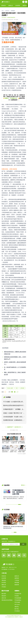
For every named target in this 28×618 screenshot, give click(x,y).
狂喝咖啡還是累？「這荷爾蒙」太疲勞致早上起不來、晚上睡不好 (13, 409)
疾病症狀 (7, 10)
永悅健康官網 (18, 593)
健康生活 (17, 576)
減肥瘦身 (17, 578)
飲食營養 (4, 578)
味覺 (17, 388)
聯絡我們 (4, 595)
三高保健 (17, 580)
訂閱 (23, 544)
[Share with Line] (12, 392)
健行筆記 (17, 608)
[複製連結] (17, 392)
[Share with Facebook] (15, 392)
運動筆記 (17, 606)
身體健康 (13, 10)
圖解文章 (4, 584)
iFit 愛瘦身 (17, 611)
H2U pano (17, 604)
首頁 (3, 10)
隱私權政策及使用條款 (7, 600)
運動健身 (4, 580)
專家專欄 (17, 582)
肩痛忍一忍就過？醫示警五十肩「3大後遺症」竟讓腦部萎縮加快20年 (13, 413)
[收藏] (5, 392)
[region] (14, 97)
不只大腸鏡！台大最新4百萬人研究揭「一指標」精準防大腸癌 (13, 402)
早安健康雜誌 (18, 600)
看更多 (23, 485)
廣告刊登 (4, 598)
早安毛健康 (17, 602)
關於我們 (4, 593)
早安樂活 (4, 586)
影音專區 (4, 582)
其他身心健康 (10, 388)
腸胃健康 (22, 388)
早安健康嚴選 (18, 598)
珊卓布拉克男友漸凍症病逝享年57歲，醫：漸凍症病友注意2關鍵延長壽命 (13, 406)
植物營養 (17, 584)
